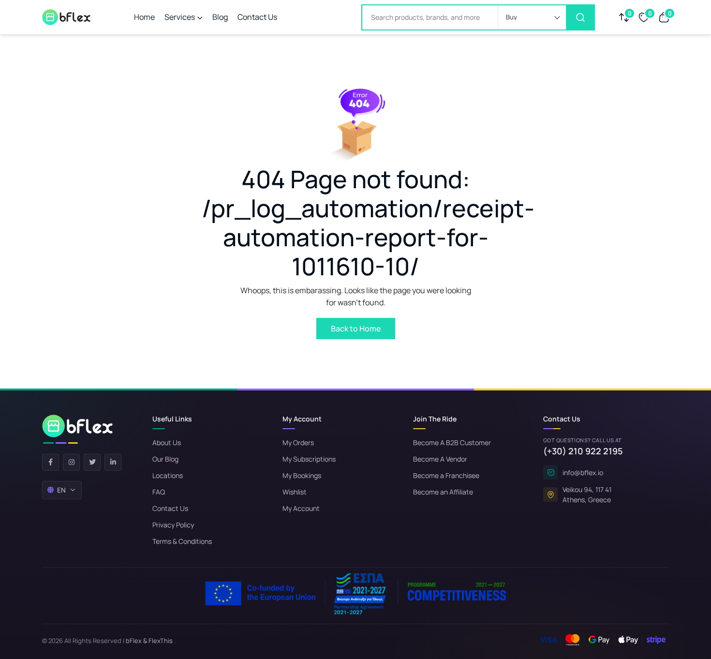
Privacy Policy (173, 524)
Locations (167, 475)
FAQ (158, 491)
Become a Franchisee (446, 475)
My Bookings (301, 475)
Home (144, 17)
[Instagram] (71, 462)
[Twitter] (92, 462)
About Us (166, 442)
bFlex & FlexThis (149, 640)
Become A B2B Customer (452, 442)
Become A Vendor (440, 459)
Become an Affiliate (443, 491)
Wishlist (294, 491)
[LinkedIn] (112, 462)
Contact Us (257, 17)
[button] (532, 17)
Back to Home (356, 328)
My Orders (298, 442)
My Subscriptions (309, 459)
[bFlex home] (77, 429)
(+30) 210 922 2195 (583, 451)
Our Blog (165, 459)
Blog (220, 17)
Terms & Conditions (182, 541)
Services (179, 17)
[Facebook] (50, 462)
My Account (301, 508)
